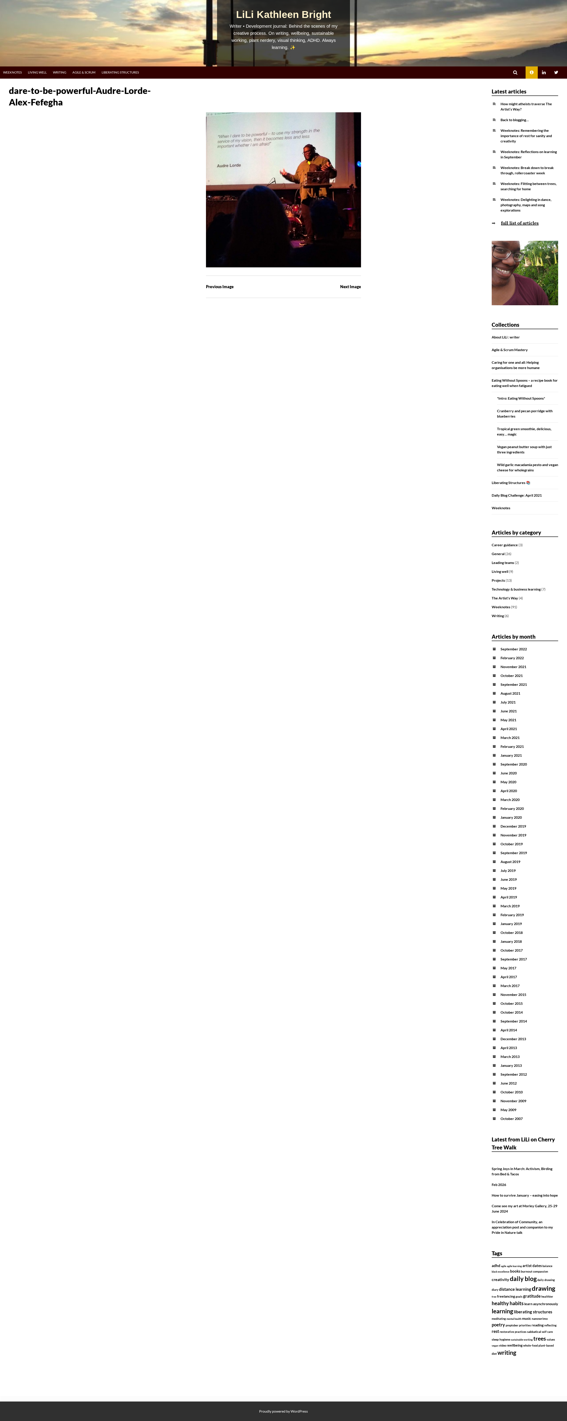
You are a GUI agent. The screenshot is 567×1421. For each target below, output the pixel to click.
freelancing (506, 1296)
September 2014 (514, 1021)
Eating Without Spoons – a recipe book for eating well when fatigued (525, 383)
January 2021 (511, 755)
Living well (37, 72)
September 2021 (514, 684)
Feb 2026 (499, 1184)
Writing (59, 72)
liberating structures (533, 1311)
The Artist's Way (505, 598)
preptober (512, 1325)
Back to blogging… (515, 120)
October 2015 (512, 1003)
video (503, 1345)
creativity (500, 1279)
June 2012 (509, 1083)
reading (538, 1325)
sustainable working (522, 1339)
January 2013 (511, 1065)
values (551, 1339)
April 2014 (509, 1030)
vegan (495, 1345)
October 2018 (512, 932)
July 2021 (508, 702)
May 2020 (508, 782)
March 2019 (510, 906)
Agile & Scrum (83, 72)
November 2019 (513, 835)
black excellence (500, 1271)
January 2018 (511, 941)
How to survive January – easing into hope (525, 1195)
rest (495, 1331)
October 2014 (512, 1012)
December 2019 (513, 826)
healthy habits (508, 1303)
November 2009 (513, 1101)
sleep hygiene (501, 1339)
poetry (498, 1324)
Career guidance (505, 545)
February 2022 (512, 658)
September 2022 (514, 649)
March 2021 (510, 737)
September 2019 (514, 853)
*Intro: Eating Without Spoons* (521, 398)
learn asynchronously (541, 1304)
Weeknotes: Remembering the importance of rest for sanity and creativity (526, 135)
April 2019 (509, 897)
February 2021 (512, 746)
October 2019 (512, 844)
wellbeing (514, 1345)
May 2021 (508, 720)
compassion (540, 1271)
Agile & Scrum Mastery (510, 350)
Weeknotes (12, 72)
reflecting (550, 1325)
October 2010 (512, 1092)
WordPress (299, 1411)
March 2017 (510, 986)
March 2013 (510, 1056)
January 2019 (511, 923)
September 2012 (514, 1074)
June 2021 (509, 711)
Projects (498, 580)
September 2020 (514, 764)
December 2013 (513, 1039)
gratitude (532, 1296)
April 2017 (509, 977)
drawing (543, 1288)
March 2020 (510, 799)
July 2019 (508, 870)
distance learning (515, 1289)
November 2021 (513, 667)
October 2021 (512, 675)
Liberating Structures (120, 72)
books (515, 1271)
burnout (526, 1271)
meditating (499, 1318)
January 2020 (511, 817)
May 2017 (508, 968)
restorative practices (513, 1332)
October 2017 (512, 950)
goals (519, 1296)
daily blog (523, 1278)
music (526, 1318)
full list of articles (520, 223)
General (498, 554)
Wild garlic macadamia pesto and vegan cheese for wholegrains (527, 467)
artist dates (532, 1266)
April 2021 (509, 729)
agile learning (514, 1266)
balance (547, 1266)
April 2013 (509, 1048)
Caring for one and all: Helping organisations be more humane (516, 365)
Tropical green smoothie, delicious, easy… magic (524, 431)
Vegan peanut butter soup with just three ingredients (524, 449)
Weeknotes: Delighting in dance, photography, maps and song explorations (526, 204)
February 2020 (512, 808)
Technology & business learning (516, 589)
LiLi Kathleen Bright (283, 14)
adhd (496, 1266)
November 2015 (513, 994)
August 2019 (510, 861)
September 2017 (514, 959)
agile (503, 1266)
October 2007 (512, 1118)
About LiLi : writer (506, 337)
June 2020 (509, 773)
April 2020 (509, 791)
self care (547, 1332)
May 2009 (508, 1110)
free (494, 1296)
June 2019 (509, 879)
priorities (525, 1325)
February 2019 (512, 915)
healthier (547, 1296)
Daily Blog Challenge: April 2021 (517, 495)
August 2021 (510, 693)
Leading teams (503, 562)
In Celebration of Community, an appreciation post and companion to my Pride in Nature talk (522, 1227)
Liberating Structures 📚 (511, 482)
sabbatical (534, 1332)
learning (502, 1311)
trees (539, 1338)
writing (506, 1352)
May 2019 (508, 888)
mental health (514, 1318)
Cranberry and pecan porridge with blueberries (525, 413)
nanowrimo (540, 1318)
